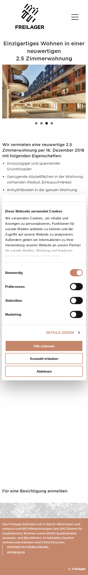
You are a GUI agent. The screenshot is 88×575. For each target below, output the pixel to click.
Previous (8, 90)
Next (80, 90)
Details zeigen (60, 333)
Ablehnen (44, 371)
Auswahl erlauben (44, 359)
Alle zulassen (44, 346)
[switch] (76, 286)
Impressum (16, 552)
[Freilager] (29, 28)
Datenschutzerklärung (28, 547)
